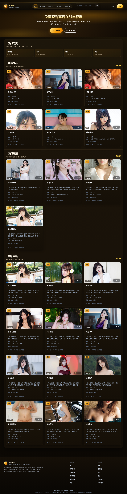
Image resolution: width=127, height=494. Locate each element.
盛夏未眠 (89, 92)
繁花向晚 (50, 285)
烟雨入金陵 (12, 332)
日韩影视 (72, 472)
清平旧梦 (89, 285)
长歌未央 (89, 378)
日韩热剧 (72, 30)
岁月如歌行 (12, 229)
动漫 (99, 476)
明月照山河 (12, 424)
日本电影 (100, 479)
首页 (71, 465)
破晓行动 (50, 424)
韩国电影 (100, 483)
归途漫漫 (89, 183)
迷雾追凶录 (12, 92)
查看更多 (118, 65)
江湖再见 (11, 132)
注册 (113, 6)
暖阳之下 (11, 378)
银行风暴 (50, 183)
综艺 (99, 472)
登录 (120, 6)
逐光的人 (50, 92)
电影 (99, 465)
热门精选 (72, 476)
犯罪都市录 (51, 132)
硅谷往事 (89, 132)
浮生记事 (50, 378)
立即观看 (57, 30)
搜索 (71, 483)
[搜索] (97, 5)
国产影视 (72, 469)
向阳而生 (50, 332)
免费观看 (72, 479)
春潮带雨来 (90, 424)
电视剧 (100, 469)
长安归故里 (12, 183)
